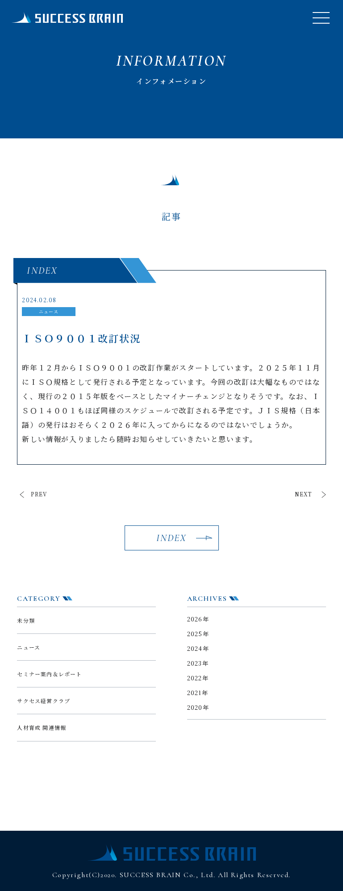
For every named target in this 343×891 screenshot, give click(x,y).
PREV (39, 494)
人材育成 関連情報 (41, 727)
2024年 (198, 648)
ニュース (28, 647)
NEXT (303, 494)
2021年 (198, 692)
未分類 (26, 620)
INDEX (171, 538)
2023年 (198, 663)
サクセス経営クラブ (43, 700)
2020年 (198, 707)
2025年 (198, 634)
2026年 (198, 619)
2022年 (198, 678)
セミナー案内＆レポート (49, 674)
